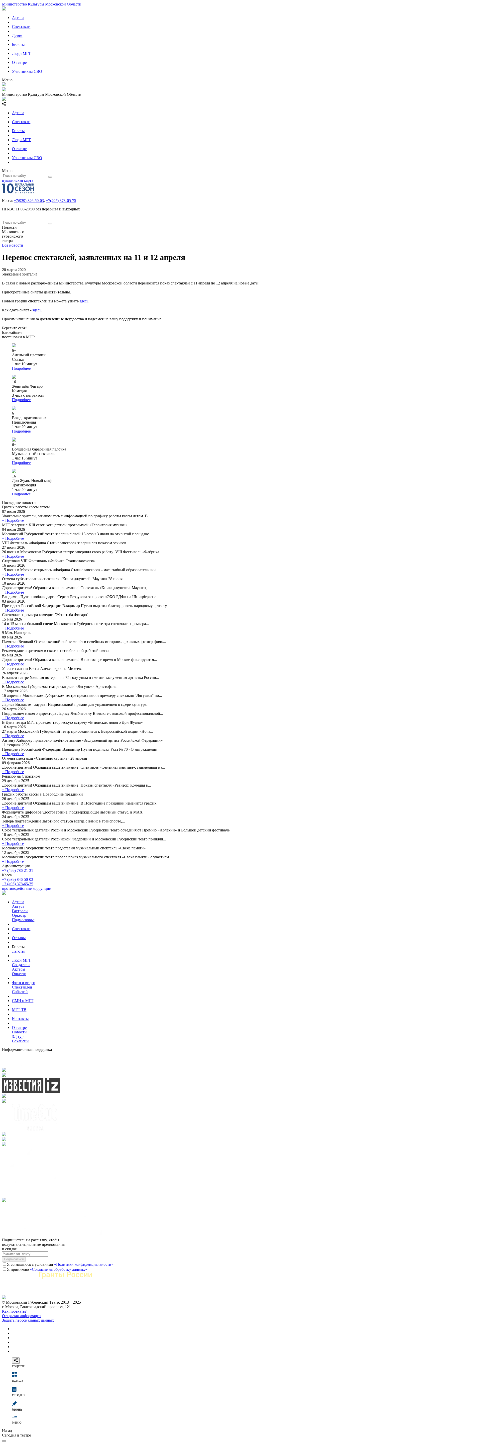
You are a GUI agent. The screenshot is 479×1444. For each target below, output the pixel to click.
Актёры (18, 969)
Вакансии (20, 1041)
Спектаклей (22, 987)
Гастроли (20, 911)
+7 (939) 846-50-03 (17, 879)
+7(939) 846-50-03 (29, 200)
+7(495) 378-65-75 (61, 200)
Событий (20, 992)
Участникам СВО (27, 71)
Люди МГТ (21, 53)
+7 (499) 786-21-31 (17, 870)
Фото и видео (23, 983)
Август (18, 906)
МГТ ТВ (19, 1009)
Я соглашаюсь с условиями (60, 1264)
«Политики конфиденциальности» (83, 1264)
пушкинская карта (17, 180)
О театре (19, 62)
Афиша (18, 17)
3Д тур (17, 1036)
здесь (83, 301)
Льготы (18, 951)
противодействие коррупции (26, 888)
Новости (19, 1032)
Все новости (12, 245)
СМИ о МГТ (22, 1000)
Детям (17, 35)
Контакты (20, 1018)
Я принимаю (47, 1269)
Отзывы (19, 938)
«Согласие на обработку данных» (58, 1269)
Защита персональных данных (28, 1320)
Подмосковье (23, 920)
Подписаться (14, 1259)
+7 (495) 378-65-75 (17, 884)
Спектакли (21, 26)
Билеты (18, 44)
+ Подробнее (13, 520)
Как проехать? (14, 1311)
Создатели (21, 965)
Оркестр (19, 915)
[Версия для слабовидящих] (4, 1441)
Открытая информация (21, 1316)
